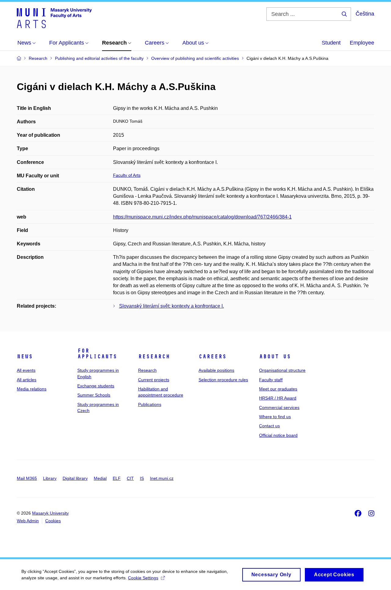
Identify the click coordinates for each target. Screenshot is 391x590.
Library (50, 478)
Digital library (75, 478)
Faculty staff (271, 379)
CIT (130, 478)
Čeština (365, 14)
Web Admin (28, 520)
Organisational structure (282, 370)
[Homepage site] (54, 17)
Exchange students (95, 385)
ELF (117, 478)
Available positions (216, 370)
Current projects (153, 379)
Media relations (31, 388)
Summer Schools (93, 395)
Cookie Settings (143, 577)
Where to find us (275, 416)
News (25, 356)
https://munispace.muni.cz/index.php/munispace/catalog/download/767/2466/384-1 (202, 216)
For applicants (97, 353)
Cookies (53, 520)
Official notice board (278, 435)
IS (142, 478)
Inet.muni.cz (162, 478)
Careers (212, 356)
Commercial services (279, 407)
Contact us (269, 425)
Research (154, 356)
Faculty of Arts (127, 175)
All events (26, 370)
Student (331, 43)
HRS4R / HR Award (277, 398)
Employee (362, 43)
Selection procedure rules (223, 379)
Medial (100, 478)
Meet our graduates (278, 388)
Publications (149, 404)
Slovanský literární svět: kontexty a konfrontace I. (171, 306)
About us (275, 356)
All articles (26, 379)
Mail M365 (27, 478)
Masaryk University (50, 513)
